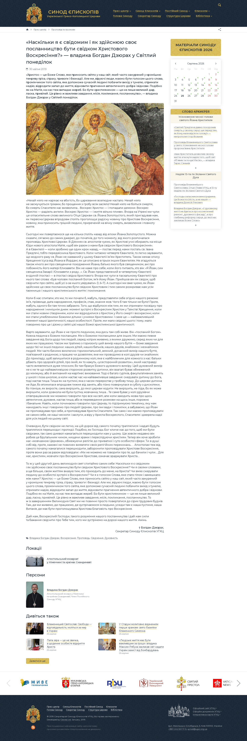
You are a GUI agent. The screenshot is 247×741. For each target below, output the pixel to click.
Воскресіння (68, 538)
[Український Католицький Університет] (151, 683)
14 (202, 85)
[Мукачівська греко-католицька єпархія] (77, 683)
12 (189, 85)
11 (182, 85)
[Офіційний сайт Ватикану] (188, 683)
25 (182, 95)
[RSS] (33, 727)
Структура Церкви (98, 710)
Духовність (111, 538)
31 (175, 101)
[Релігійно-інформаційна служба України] (116, 683)
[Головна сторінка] (27, 29)
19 (189, 90)
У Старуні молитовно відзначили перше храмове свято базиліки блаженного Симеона (138, 627)
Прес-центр (53, 706)
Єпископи (111, 706)
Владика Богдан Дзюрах (44, 538)
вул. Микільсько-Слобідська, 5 (184, 726)
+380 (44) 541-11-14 (177, 729)
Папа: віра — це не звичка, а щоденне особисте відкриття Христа (66, 643)
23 (216, 90)
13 (196, 85)
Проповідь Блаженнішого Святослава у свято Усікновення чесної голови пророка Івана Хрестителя (195, 145)
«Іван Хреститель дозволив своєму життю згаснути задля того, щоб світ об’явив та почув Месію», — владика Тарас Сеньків (194, 158)
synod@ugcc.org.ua (197, 729)
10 (175, 85)
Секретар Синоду (75, 710)
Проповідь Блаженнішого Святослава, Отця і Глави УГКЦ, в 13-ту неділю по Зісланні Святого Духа (195, 187)
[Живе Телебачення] (34, 683)
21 (202, 90)
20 (195, 90)
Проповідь (83, 538)
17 (175, 90)
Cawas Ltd (65, 719)
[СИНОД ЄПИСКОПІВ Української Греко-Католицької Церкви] (34, 13)
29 (209, 95)
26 (189, 95)
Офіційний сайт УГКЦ (204, 708)
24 (175, 95)
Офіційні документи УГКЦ (206, 711)
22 (209, 90)
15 (209, 85)
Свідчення (97, 538)
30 (215, 95)
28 (202, 95)
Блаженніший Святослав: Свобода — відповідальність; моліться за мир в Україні (69, 627)
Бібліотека (116, 710)
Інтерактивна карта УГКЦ (206, 714)
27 (195, 95)
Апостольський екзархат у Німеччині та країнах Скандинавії (69, 560)
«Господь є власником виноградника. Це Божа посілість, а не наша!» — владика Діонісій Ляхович (195, 199)
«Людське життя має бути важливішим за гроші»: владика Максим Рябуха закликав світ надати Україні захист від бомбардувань (141, 645)
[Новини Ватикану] (224, 683)
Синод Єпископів (72, 706)
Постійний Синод (94, 706)
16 (216, 85)
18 (182, 90)
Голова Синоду (55, 710)
